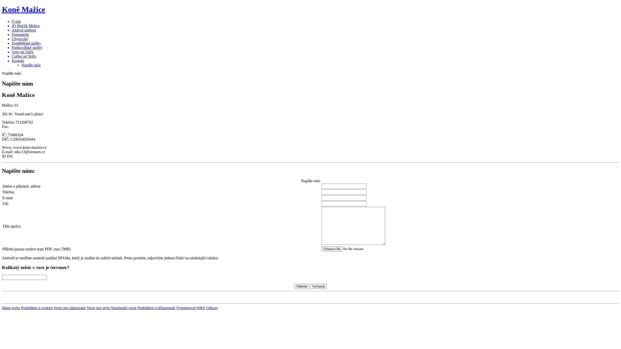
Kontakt (18, 61)
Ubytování (20, 39)
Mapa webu (11, 308)
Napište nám (31, 65)
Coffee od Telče (24, 56)
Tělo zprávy (11, 226)
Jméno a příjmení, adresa (21, 186)
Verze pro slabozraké (70, 308)
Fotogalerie (20, 34)
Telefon (8, 192)
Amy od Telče (22, 52)
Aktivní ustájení (24, 30)
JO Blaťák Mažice (26, 26)
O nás (16, 21)
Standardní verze (124, 308)
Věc (5, 204)
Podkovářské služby (27, 48)
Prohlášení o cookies (37, 308)
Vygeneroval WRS (190, 308)
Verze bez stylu (98, 308)
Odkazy (212, 308)
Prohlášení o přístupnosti (156, 308)
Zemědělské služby (26, 43)
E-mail (7, 198)
